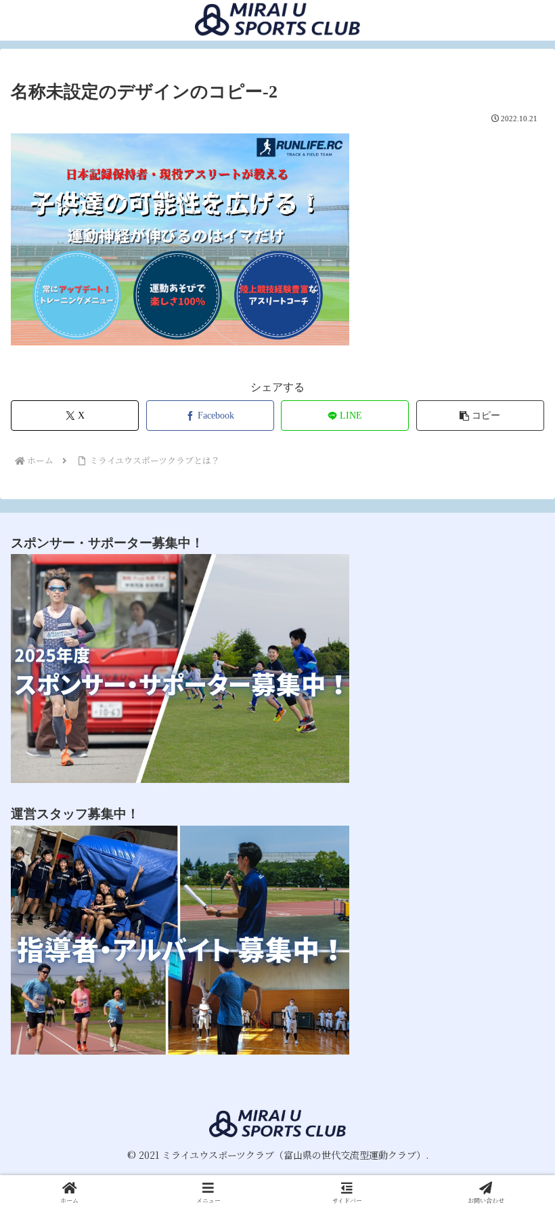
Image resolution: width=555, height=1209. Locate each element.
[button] (480, 415)
